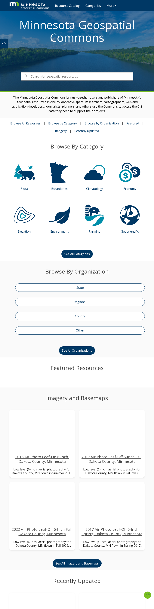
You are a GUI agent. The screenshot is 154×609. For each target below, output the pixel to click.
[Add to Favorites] (4, 43)
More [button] (110, 6)
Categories (93, 6)
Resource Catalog (67, 6)
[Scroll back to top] (147, 595)
